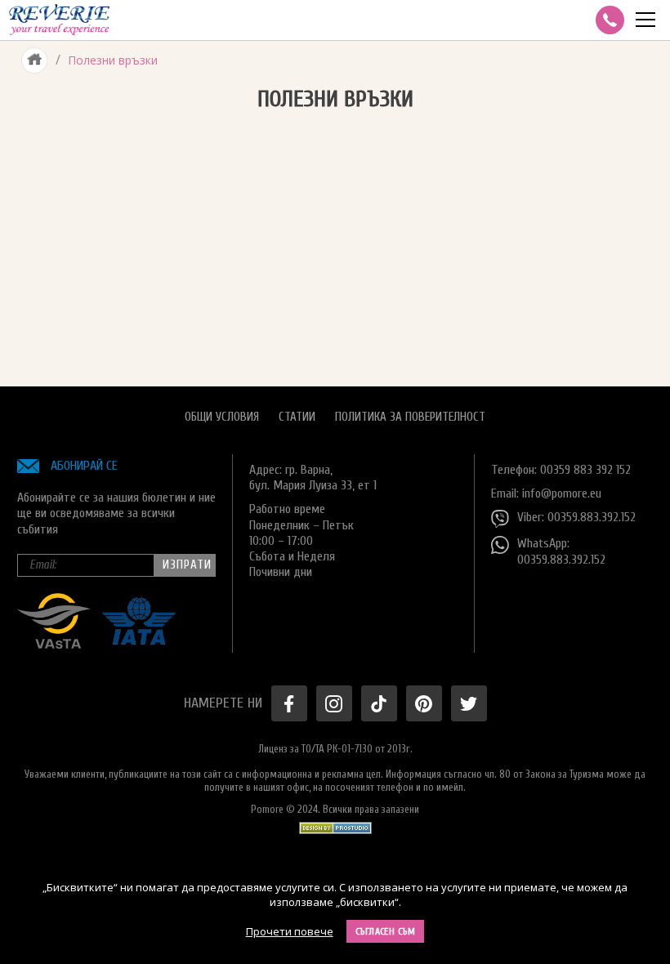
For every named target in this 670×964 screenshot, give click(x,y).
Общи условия (222, 417)
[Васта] (54, 644)
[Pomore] (59, 20)
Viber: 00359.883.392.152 (576, 517)
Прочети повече (289, 931)
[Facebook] (289, 703)
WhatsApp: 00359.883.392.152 (561, 551)
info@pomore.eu (561, 493)
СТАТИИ (297, 417)
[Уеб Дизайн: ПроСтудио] (335, 824)
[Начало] (34, 60)
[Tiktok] (379, 703)
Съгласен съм (385, 931)
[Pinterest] (424, 703)
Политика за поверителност (410, 417)
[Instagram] (334, 703)
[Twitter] (469, 703)
